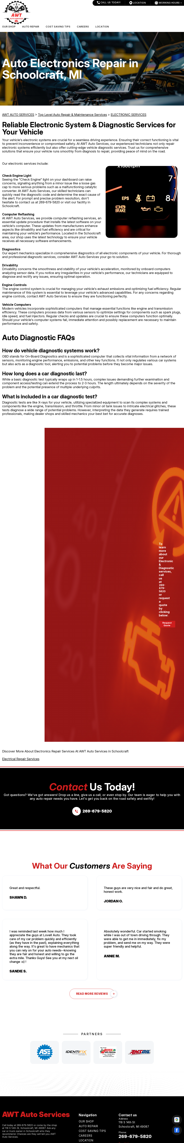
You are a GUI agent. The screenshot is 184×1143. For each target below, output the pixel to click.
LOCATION (102, 26)
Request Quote (167, 624)
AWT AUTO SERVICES (18, 114)
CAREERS (83, 26)
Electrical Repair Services (20, 759)
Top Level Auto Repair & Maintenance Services (72, 114)
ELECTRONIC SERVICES (128, 114)
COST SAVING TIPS (58, 26)
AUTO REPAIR (30, 26)
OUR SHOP (9, 26)
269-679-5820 (49, 202)
